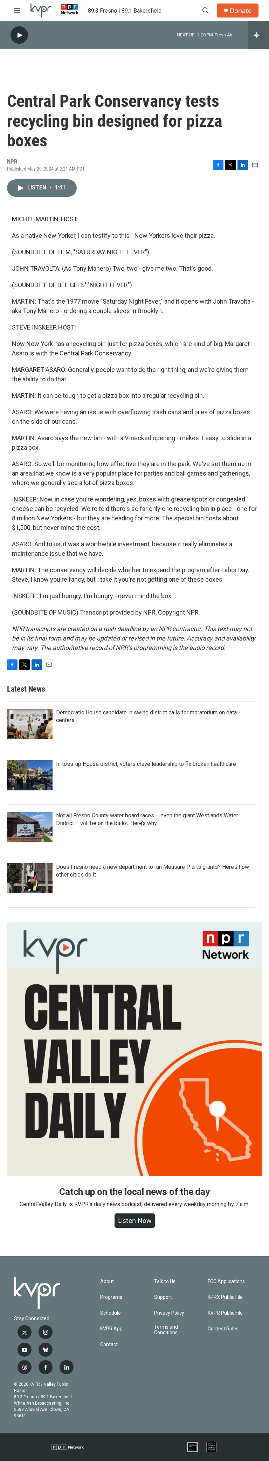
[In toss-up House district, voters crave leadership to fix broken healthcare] (30, 775)
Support (163, 1297)
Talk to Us (164, 1281)
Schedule (110, 1313)
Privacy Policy (169, 1313)
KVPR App (111, 1328)
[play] (19, 35)
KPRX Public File (225, 1297)
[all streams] (258, 35)
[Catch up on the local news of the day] (134, 1049)
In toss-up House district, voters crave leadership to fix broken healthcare (146, 764)
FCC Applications (226, 1281)
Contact (109, 1344)
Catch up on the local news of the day (134, 1191)
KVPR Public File (225, 1313)
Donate (240, 10)
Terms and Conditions (166, 1329)
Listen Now (134, 1220)
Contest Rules (223, 1328)
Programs (111, 1297)
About (107, 1281)
